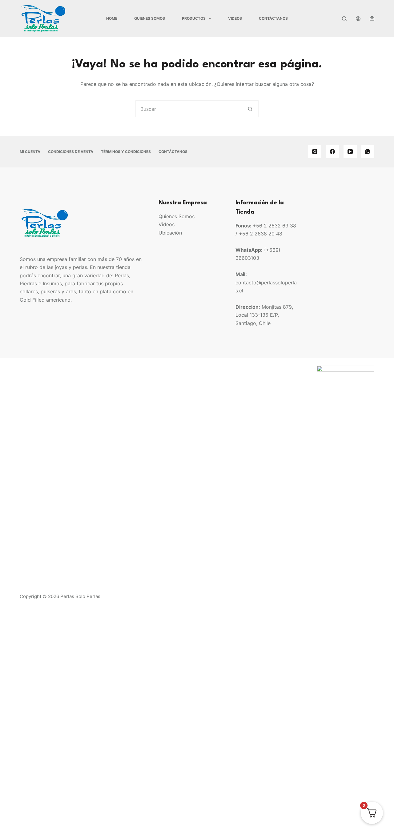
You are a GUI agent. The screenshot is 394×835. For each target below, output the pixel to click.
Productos (194, 18)
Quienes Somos (149, 18)
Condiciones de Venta (70, 151)
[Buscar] (344, 18)
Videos (235, 18)
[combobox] (189, 108)
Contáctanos (273, 18)
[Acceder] (358, 18)
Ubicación (170, 233)
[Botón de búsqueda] (250, 109)
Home (111, 18)
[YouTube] (350, 151)
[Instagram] (314, 151)
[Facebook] (332, 151)
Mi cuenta (30, 151)
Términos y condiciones (126, 151)
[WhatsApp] (368, 151)
